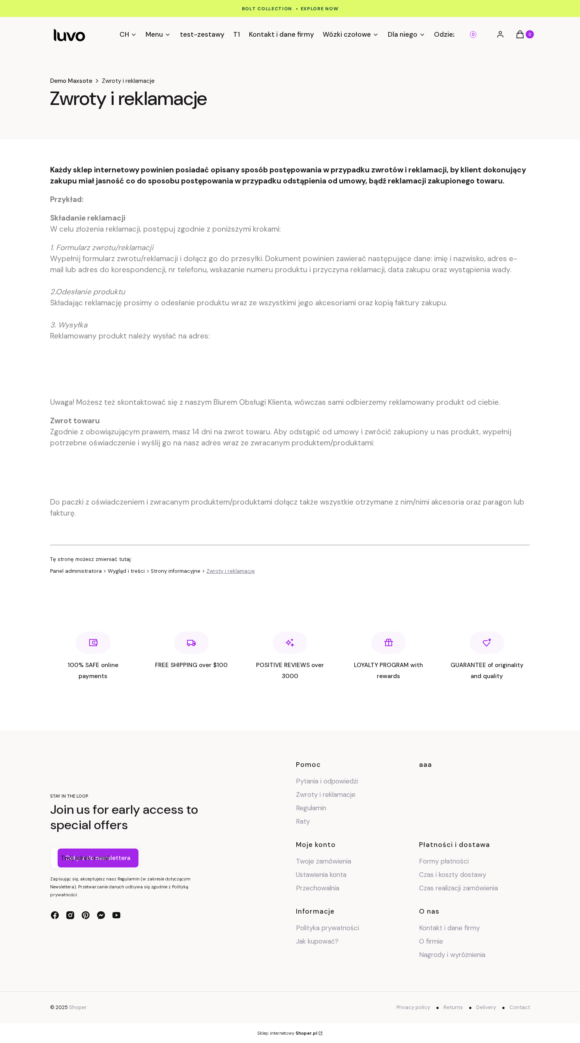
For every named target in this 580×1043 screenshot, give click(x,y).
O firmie (431, 941)
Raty (303, 821)
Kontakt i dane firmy (449, 927)
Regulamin (311, 808)
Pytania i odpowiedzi (327, 781)
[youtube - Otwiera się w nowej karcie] (116, 915)
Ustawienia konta (321, 874)
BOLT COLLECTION (267, 9)
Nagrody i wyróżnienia (452, 954)
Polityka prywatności (327, 927)
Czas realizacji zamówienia (458, 888)
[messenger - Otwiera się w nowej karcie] (101, 915)
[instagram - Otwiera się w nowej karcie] (70, 915)
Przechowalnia (317, 888)
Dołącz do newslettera (98, 858)
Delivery (486, 1007)
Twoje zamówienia (323, 861)
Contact (519, 1007)
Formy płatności (444, 861)
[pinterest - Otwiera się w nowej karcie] (85, 915)
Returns (453, 1007)
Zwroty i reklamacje (230, 571)
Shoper (78, 1007)
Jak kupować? (317, 941)
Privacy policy (413, 1007)
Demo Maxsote (71, 81)
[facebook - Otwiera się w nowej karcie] (55, 915)
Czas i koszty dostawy (452, 874)
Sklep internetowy (287, 1033)
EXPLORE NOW (320, 9)
